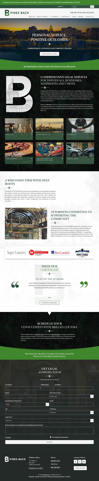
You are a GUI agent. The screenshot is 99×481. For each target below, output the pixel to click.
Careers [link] (80, 16)
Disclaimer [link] (31, 476)
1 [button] (48, 297)
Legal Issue (9, 417)
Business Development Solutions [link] (56, 476)
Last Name (57, 385)
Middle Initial (45, 385)
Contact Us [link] (90, 16)
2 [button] (49, 297)
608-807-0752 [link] (76, 13)
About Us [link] (32, 16)
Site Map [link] (37, 476)
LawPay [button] (60, 6)
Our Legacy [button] (65, 16)
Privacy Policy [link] (43, 476)
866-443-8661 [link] (88, 13)
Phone (7, 393)
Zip (6, 409)
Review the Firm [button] (80, 468)
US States (53, 409)
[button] (75, 461)
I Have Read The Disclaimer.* (60, 437)
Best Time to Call (55, 393)
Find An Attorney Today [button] (49, 54)
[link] (16, 13)
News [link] (74, 16)
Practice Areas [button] (42, 16)
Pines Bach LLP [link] (46, 474)
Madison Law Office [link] (36, 468)
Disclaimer (8, 437)
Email (52, 401)
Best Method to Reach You (13, 401)
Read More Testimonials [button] (49, 302)
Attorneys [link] (54, 16)
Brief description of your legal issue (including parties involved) (24, 425)
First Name (8, 385)
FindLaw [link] (68, 476)
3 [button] (50, 297)
